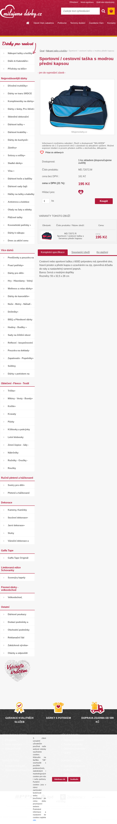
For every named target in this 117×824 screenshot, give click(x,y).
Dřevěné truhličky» (18, 85)
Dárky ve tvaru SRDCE (20, 93)
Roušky (12, 468)
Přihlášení (74, 2)
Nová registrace (87, 2)
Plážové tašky (15, 217)
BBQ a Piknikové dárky (20, 319)
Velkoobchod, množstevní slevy (17, 598)
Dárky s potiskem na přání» (18, 374)
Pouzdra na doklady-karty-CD (19, 351)
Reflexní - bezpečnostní (20, 342)
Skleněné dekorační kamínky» (18, 117)
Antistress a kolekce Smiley (18, 203)
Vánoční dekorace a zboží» (18, 542)
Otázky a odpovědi (18, 653)
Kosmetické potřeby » (19, 225)
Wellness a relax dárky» (20, 288)
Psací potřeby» (16, 265)
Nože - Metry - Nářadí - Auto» (20, 305)
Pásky (11, 421)
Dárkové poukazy (17, 614)
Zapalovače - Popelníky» (21, 358)
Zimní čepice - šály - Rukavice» (18, 446)
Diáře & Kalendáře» (18, 61)
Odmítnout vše (59, 779)
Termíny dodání (77, 23)
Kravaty (12, 414)
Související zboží (80, 252)
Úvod (42, 51)
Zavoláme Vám (96, 23)
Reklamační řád (16, 637)
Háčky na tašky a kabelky (21, 194)
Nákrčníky (13, 452)
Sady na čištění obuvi (19, 335)
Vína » (11, 171)
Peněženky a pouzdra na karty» (21, 258)
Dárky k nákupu (16, 233)
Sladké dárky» (15, 163)
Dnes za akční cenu (18, 240)
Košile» (12, 406)
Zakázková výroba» (18, 645)
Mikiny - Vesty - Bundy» (20, 398)
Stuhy (11, 533)
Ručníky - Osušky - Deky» (18, 461)
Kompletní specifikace (53, 252)
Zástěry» (12, 147)
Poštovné (62, 23)
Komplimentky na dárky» (21, 101)
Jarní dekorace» (16, 525)
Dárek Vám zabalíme (44, 23)
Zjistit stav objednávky (105, 2)
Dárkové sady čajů (17, 186)
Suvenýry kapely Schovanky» (16, 578)
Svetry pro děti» (16, 485)
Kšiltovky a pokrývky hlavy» (19, 430)
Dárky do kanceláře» (18, 296)
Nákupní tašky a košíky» (20, 53)
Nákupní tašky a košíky (56, 51)
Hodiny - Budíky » (17, 327)
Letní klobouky (15, 437)
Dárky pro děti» (16, 273)
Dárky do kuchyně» (18, 140)
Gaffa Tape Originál (18, 558)
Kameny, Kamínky (17, 510)
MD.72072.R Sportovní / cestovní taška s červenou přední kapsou (70, 236)
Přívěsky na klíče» (17, 68)
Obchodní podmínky (18, 629)
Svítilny (12, 366)
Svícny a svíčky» (16, 155)
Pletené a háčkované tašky (19, 494)
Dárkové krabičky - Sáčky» (18, 133)
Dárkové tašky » (16, 124)
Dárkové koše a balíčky (20, 178)
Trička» (11, 390)
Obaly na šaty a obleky (20, 209)
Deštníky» (13, 311)
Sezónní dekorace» (18, 517)
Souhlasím (74, 779)
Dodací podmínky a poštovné (18, 623)
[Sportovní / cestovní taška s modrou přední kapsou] (77, 80)
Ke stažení (102, 252)
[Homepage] (28, 22)
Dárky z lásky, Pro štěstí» (21, 109)
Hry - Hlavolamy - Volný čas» (20, 281)
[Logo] (21, 11)
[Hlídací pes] (80, 192)
